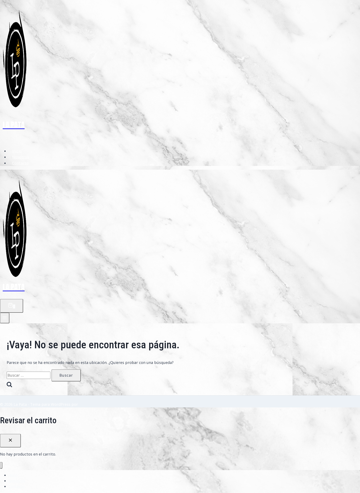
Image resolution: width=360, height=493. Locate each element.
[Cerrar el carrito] (10, 441)
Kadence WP (90, 404)
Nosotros (20, 156)
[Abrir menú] (4, 318)
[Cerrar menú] (1, 465)
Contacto (20, 163)
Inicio (17, 150)
